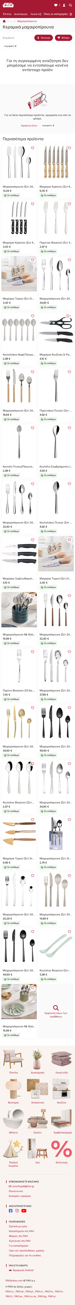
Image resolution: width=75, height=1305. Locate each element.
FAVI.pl (30, 1291)
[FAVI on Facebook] (10, 1210)
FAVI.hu (49, 1291)
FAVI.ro (39, 1291)
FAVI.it (9, 1296)
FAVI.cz (10, 1291)
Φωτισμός (13, 1102)
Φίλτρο (65, 37)
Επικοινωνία (16, 1191)
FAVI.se (18, 1296)
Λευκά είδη (36, 13)
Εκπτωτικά (62, 1162)
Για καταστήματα (18, 1245)
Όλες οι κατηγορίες (56, 14)
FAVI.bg (42, 1296)
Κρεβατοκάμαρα (63, 1132)
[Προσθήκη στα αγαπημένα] (32, 148)
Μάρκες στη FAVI (18, 1235)
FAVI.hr (59, 1291)
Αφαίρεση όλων (29, 125)
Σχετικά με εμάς (18, 1226)
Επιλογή (45, 37)
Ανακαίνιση (37, 1102)
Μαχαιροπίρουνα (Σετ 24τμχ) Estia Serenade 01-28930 (35, 522)
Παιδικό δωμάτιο (13, 1164)
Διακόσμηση (21, 13)
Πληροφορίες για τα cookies (25, 1255)
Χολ (37, 1162)
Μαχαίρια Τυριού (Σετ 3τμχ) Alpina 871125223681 (32, 858)
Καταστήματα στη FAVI (21, 1231)
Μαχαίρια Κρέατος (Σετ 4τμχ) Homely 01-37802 (31, 242)
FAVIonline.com (14, 1280)
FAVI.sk (20, 1291)
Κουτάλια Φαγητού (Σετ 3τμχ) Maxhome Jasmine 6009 (35, 802)
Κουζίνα (61, 1102)
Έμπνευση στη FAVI (19, 1240)
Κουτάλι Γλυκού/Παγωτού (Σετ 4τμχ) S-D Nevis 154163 (35, 466)
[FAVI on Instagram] (17, 1210)
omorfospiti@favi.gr (23, 1186)
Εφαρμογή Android (23, 1270)
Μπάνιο (13, 1132)
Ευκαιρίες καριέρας (20, 1195)
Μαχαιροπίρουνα (27, 21)
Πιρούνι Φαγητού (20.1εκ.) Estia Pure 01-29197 (30, 690)
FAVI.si (51, 1296)
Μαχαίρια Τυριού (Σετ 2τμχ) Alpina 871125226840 (32, 298)
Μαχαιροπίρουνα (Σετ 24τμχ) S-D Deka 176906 (31, 186)
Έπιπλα (7, 13)
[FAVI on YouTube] (23, 1210)
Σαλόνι (37, 1132)
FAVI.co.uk (30, 1296)
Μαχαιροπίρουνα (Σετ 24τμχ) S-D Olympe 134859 (32, 914)
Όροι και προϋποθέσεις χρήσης (26, 1250)
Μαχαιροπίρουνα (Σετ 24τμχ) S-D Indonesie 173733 (33, 410)
